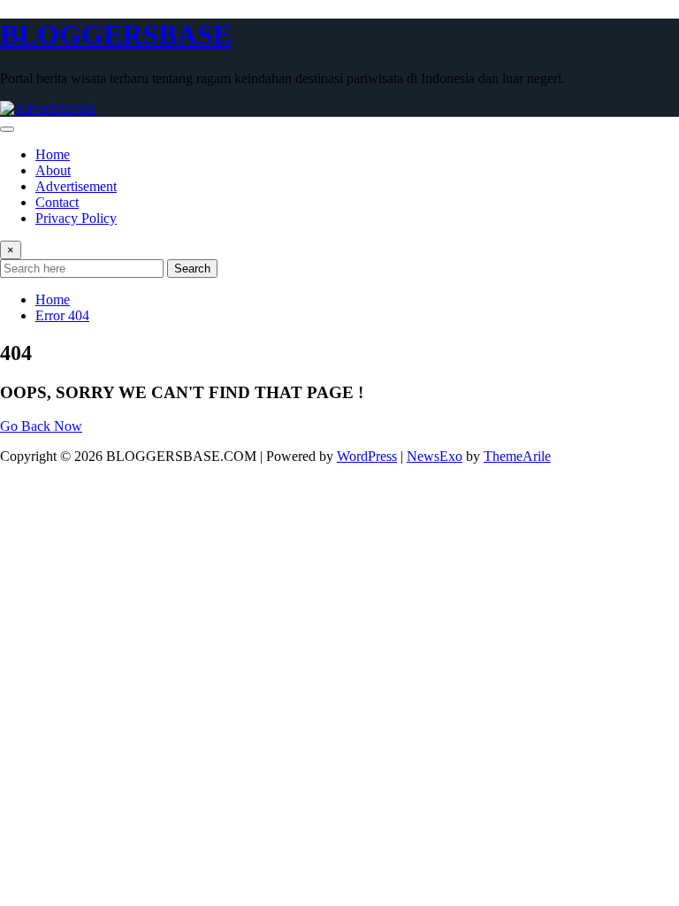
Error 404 (62, 315)
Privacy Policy (76, 218)
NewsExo (434, 456)
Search (192, 268)
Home (52, 154)
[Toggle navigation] (7, 129)
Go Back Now (41, 426)
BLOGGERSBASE (116, 34)
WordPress (367, 456)
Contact (57, 202)
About (53, 170)
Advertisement (76, 186)
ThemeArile (517, 456)
